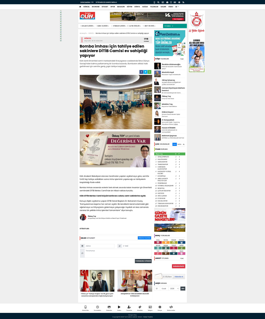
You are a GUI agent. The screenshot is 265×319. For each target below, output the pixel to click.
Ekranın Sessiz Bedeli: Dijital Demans (171, 115)
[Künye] (179, 2)
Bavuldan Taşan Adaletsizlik (171, 75)
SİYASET (105, 7)
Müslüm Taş (167, 104)
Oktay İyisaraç (168, 80)
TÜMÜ (182, 59)
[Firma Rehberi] (167, 2)
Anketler (140, 310)
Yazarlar (129, 310)
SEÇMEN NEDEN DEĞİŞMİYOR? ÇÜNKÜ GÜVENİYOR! (171, 83)
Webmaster (171, 310)
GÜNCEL (86, 7)
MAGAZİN (121, 7)
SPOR (112, 7)
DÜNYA (137, 7)
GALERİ (163, 7)
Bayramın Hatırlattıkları (169, 106)
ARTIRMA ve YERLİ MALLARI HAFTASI (173, 138)
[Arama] (158, 2)
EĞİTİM (129, 7)
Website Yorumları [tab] (144, 238)
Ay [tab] (183, 144)
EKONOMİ (95, 7)
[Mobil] (154, 2)
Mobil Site (85, 310)
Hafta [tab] (179, 144)
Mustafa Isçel (168, 72)
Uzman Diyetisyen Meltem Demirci (173, 89)
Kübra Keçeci (167, 112)
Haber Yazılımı (148, 317)
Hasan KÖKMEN (168, 128)
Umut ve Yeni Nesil (168, 99)
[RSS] (183, 2)
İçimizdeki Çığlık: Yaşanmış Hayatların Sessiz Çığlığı (171, 123)
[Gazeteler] (175, 2)
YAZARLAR (154, 7)
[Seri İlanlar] (171, 2)
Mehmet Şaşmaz (169, 135)
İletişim (150, 310)
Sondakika (97, 310)
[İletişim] (163, 2)
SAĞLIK (145, 7)
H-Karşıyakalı (168, 120)
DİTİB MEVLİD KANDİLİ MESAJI (106, 2)
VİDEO (170, 7)
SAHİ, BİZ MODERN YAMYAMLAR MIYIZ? (172, 68)
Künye (160, 310)
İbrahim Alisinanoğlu (171, 64)
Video (119, 310)
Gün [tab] (174, 144)
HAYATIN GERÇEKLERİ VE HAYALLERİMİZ (169, 131)
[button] (177, 7)
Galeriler (109, 310)
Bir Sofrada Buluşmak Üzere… (171, 93)
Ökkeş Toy (166, 96)
